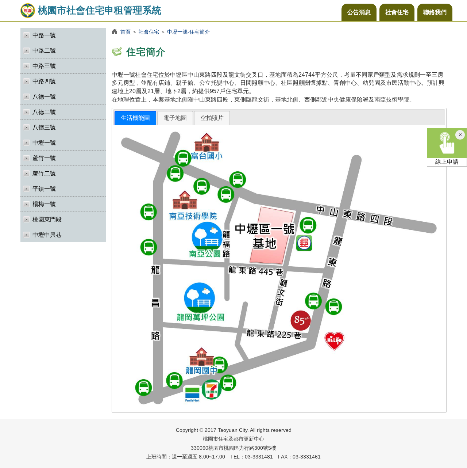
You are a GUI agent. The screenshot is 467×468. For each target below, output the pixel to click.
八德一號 (44, 97)
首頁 (125, 32)
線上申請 (447, 162)
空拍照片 (212, 118)
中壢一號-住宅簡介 (188, 32)
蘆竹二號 (44, 173)
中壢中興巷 (47, 235)
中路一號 (44, 35)
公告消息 (359, 12)
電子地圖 (175, 118)
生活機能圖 (135, 118)
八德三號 (44, 127)
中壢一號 (44, 143)
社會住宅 (397, 12)
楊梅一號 (44, 204)
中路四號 (44, 81)
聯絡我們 (435, 12)
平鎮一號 (44, 189)
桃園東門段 (47, 219)
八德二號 (44, 112)
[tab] (135, 118)
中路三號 (44, 66)
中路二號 (44, 50)
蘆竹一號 (44, 158)
